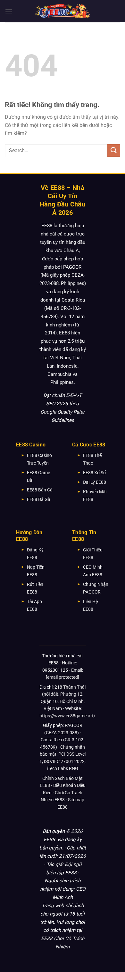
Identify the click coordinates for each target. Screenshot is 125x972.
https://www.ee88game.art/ (67, 715)
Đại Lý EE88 (94, 482)
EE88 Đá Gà (38, 499)
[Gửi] (113, 150)
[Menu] (9, 11)
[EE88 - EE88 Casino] (62, 11)
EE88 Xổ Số (94, 472)
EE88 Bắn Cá (40, 489)
